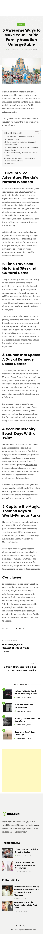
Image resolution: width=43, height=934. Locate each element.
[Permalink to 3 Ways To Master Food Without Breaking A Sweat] (7, 694)
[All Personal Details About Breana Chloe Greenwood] (7, 866)
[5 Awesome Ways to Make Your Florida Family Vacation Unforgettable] (16, 628)
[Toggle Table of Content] (35, 133)
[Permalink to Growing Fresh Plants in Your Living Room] (7, 722)
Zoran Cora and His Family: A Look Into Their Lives (25, 905)
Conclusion (10, 163)
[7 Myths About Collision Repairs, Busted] (7, 853)
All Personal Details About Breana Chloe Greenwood (25, 865)
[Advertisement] (21, 770)
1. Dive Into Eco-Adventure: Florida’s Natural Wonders (19, 137)
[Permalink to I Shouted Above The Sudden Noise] (7, 708)
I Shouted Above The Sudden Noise (23, 706)
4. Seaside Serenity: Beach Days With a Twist (21, 154)
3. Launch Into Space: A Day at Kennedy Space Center (21, 148)
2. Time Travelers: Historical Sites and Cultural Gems (20, 143)
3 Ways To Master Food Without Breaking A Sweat (26, 692)
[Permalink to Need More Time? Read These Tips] (7, 735)
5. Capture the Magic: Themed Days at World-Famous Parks (21, 159)
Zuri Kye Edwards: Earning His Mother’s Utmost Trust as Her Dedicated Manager (26, 890)
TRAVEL (21, 24)
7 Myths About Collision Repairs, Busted (26, 850)
